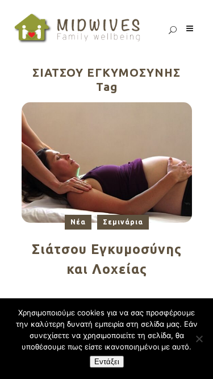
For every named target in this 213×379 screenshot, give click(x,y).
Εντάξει (106, 361)
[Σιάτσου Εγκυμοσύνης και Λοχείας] (107, 161)
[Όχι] (198, 338)
